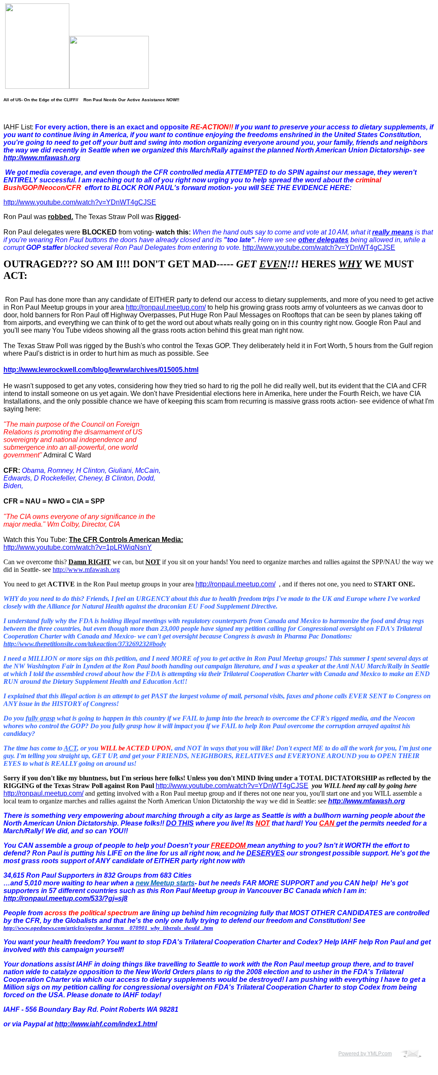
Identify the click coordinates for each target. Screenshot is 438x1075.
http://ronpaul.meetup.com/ (166, 307)
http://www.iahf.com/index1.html (106, 1024)
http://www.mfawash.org (41, 157)
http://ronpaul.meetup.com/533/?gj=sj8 (65, 898)
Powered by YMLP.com (365, 1054)
